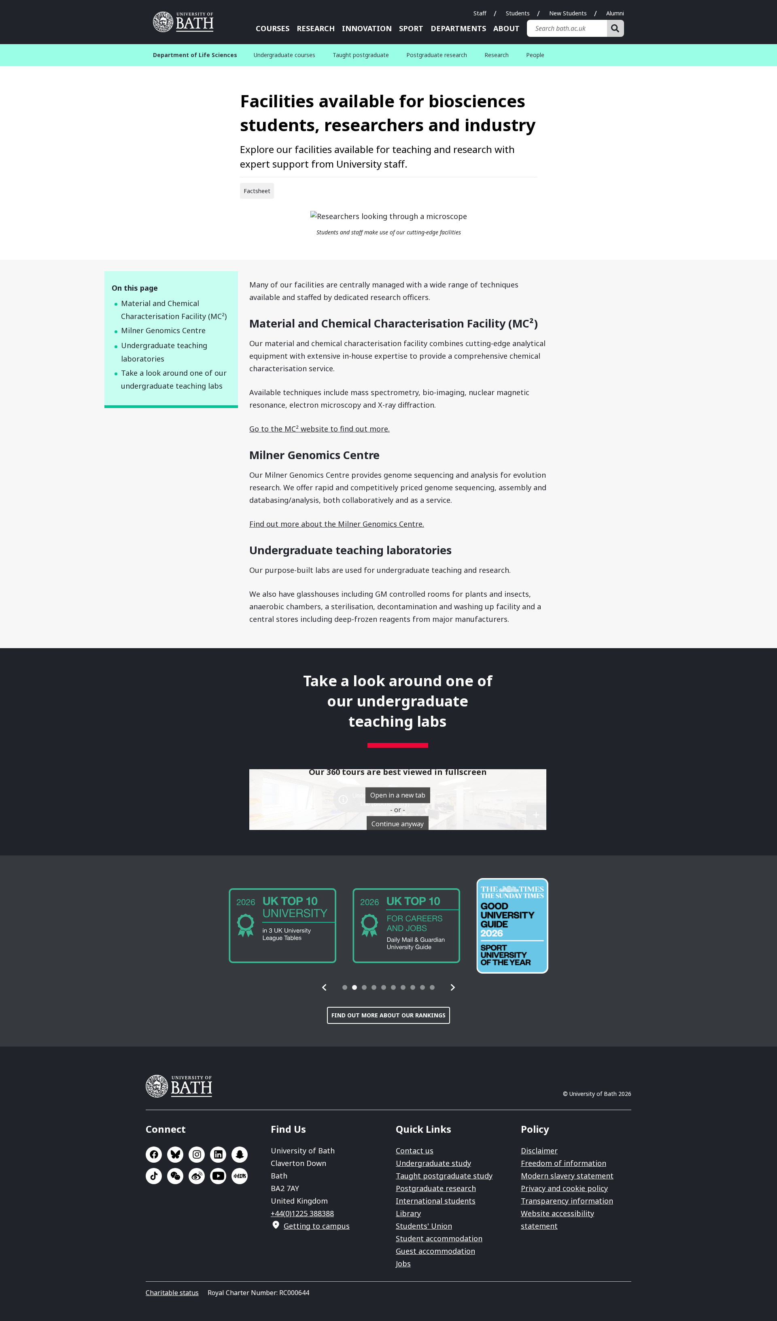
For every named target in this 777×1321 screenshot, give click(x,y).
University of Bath (186, 22)
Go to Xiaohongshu (239, 1176)
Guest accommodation (435, 1251)
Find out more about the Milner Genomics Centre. (336, 524)
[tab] (344, 987)
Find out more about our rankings (388, 1015)
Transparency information (567, 1201)
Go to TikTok (154, 1176)
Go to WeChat (175, 1176)
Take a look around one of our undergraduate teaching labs (174, 379)
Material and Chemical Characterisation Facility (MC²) (174, 309)
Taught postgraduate (361, 55)
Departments (458, 28)
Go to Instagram (197, 1155)
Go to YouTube (218, 1176)
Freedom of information (563, 1163)
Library (408, 1213)
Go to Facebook (154, 1155)
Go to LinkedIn (218, 1155)
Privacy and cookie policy (564, 1188)
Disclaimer (539, 1150)
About (506, 28)
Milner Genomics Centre (163, 330)
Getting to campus (317, 1226)
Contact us (414, 1150)
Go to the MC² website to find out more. (319, 429)
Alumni (615, 13)
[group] (282, 925)
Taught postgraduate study (444, 1176)
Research (316, 28)
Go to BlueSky (175, 1155)
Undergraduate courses (284, 55)
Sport (411, 28)
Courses (272, 28)
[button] (324, 987)
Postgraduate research (436, 55)
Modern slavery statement (567, 1176)
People (535, 55)
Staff (479, 13)
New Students (568, 13)
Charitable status (172, 1292)
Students (518, 13)
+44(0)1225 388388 (302, 1213)
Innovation (367, 28)
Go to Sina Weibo (197, 1176)
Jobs (403, 1263)
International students (436, 1201)
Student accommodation (439, 1238)
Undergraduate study (433, 1163)
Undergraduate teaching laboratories (164, 352)
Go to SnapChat (239, 1155)
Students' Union (424, 1226)
